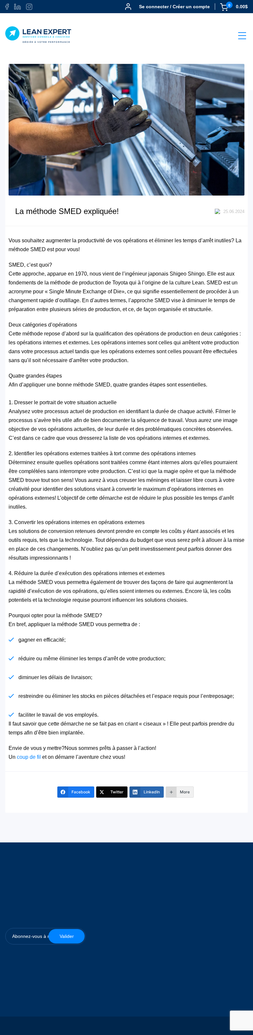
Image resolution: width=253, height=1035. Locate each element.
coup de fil (29, 757)
